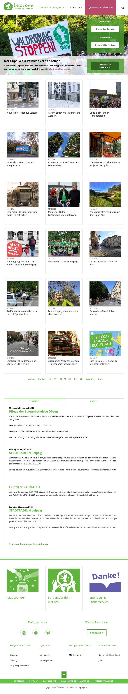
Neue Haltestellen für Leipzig (22, 112)
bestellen (97, 633)
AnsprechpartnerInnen (20, 665)
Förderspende (46, 660)
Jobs (100, 660)
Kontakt (33, 681)
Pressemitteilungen (104, 681)
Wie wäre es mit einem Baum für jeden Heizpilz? (105, 164)
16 (49, 379)
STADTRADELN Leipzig (25, 453)
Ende (100, 379)
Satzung (13, 660)
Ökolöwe (14, 655)
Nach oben (64, 674)
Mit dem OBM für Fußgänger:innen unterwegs (63, 213)
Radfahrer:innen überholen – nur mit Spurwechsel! (22, 313)
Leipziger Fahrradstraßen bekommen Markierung (22, 362)
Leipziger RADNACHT (24, 487)
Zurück (41, 379)
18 (61, 379)
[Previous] (5, 44)
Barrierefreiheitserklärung (75, 681)
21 (75, 379)
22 (81, 379)
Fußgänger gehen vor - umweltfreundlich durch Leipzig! (22, 263)
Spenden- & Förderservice (99, 599)
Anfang (31, 379)
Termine (34, 401)
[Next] (122, 44)
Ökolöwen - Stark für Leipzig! (63, 261)
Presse (94, 401)
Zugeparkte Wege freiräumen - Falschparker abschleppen (63, 362)
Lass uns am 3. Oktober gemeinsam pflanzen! (104, 362)
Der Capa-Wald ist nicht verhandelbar (63, 73)
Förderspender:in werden (60, 599)
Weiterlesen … (26, 101)
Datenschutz (49, 681)
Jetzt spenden (16, 597)
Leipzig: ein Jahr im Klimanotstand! (99, 114)
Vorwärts (90, 379)
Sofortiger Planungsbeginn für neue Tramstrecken (22, 213)
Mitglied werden (76, 655)
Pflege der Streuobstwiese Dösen (33, 411)
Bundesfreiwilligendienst (109, 655)
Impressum (19, 681)
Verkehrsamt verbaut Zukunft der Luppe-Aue (105, 213)
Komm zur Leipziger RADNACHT (65, 73)
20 (69, 379)
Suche (123, 6)
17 (55, 379)
